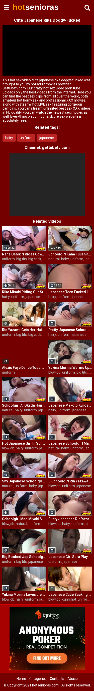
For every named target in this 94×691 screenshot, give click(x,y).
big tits (21, 259)
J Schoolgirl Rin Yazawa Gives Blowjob (70, 481)
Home (21, 679)
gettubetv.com (56, 147)
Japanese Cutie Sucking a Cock (70, 595)
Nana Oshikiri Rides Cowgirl (24, 254)
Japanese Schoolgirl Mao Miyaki (70, 443)
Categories (38, 679)
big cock (34, 259)
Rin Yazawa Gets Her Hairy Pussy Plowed (24, 330)
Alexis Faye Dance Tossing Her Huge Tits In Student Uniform (24, 368)
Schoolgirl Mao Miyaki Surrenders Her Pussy (24, 519)
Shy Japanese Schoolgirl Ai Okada (24, 481)
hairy (9, 138)
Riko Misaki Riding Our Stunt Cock (24, 292)
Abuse (72, 679)
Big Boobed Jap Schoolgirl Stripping (24, 557)
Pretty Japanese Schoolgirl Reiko (70, 330)
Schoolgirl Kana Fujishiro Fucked (70, 254)
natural (54, 259)
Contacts (57, 679)
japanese (46, 138)
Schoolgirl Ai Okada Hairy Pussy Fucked (24, 405)
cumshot (69, 599)
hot (25, 7)
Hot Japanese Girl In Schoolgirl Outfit (24, 443)
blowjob (54, 372)
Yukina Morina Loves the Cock (24, 595)
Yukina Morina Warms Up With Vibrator (70, 368)
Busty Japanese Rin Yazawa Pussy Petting (70, 519)
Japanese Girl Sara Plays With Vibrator (70, 557)
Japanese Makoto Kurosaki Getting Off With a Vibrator (70, 405)
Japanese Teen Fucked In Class (70, 292)
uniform (26, 138)
